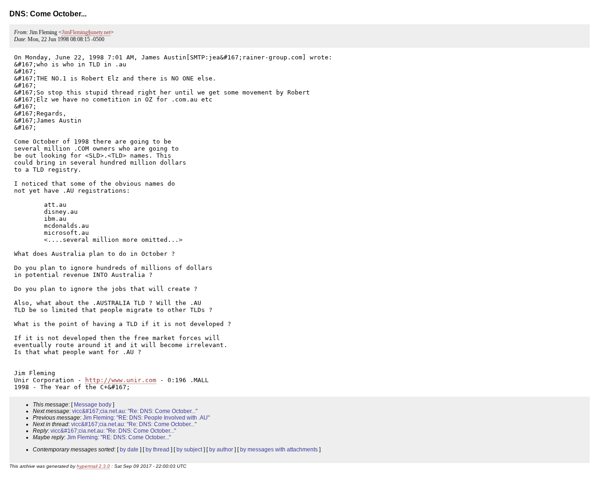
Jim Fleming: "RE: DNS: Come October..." (119, 437)
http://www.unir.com (120, 380)
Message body (92, 404)
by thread (157, 449)
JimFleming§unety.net (86, 32)
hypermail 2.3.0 (93, 466)
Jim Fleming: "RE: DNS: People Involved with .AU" (146, 417)
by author (221, 449)
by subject (189, 449)
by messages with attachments (279, 449)
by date (129, 449)
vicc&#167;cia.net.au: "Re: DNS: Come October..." (134, 411)
